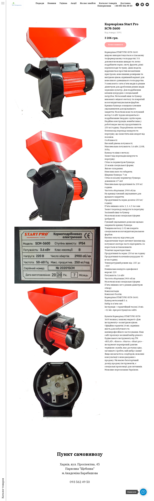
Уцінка (63, 3)
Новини (51, 3)
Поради (40, 3)
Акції (74, 3)
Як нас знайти (88, 3)
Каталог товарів (108, 3)
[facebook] (137, 4)
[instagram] (142, 4)
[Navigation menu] (2, 3)
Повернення (104, 6)
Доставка (125, 3)
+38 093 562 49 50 (123, 6)
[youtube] (147, 4)
